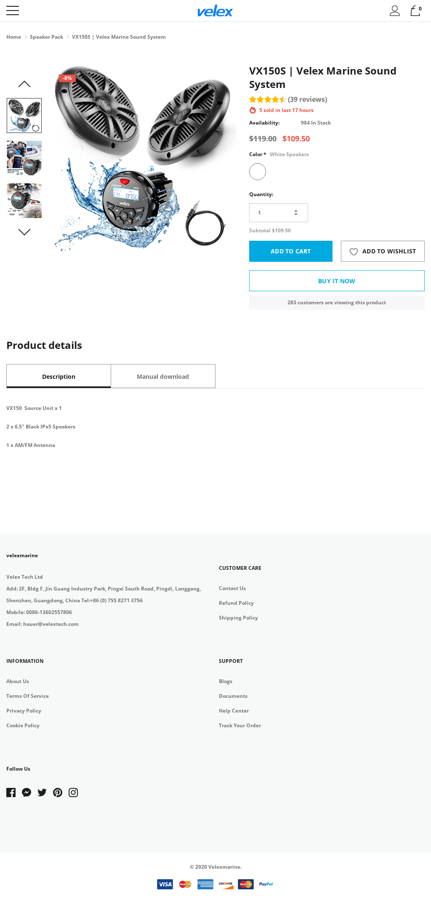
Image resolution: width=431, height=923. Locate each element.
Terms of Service (27, 696)
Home (13, 36)
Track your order (240, 725)
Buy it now (336, 281)
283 (291, 302)
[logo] (215, 10)
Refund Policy (236, 602)
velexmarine (22, 555)
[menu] (12, 10)
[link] (24, 115)
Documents (233, 696)
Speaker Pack (46, 36)
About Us (17, 681)
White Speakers (257, 171)
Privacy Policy (23, 710)
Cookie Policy (23, 725)
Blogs (225, 681)
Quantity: (261, 194)
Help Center (234, 710)
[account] (395, 10)
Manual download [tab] (163, 376)
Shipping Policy (238, 617)
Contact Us (232, 588)
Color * (279, 154)
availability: (264, 122)
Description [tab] (58, 376)
